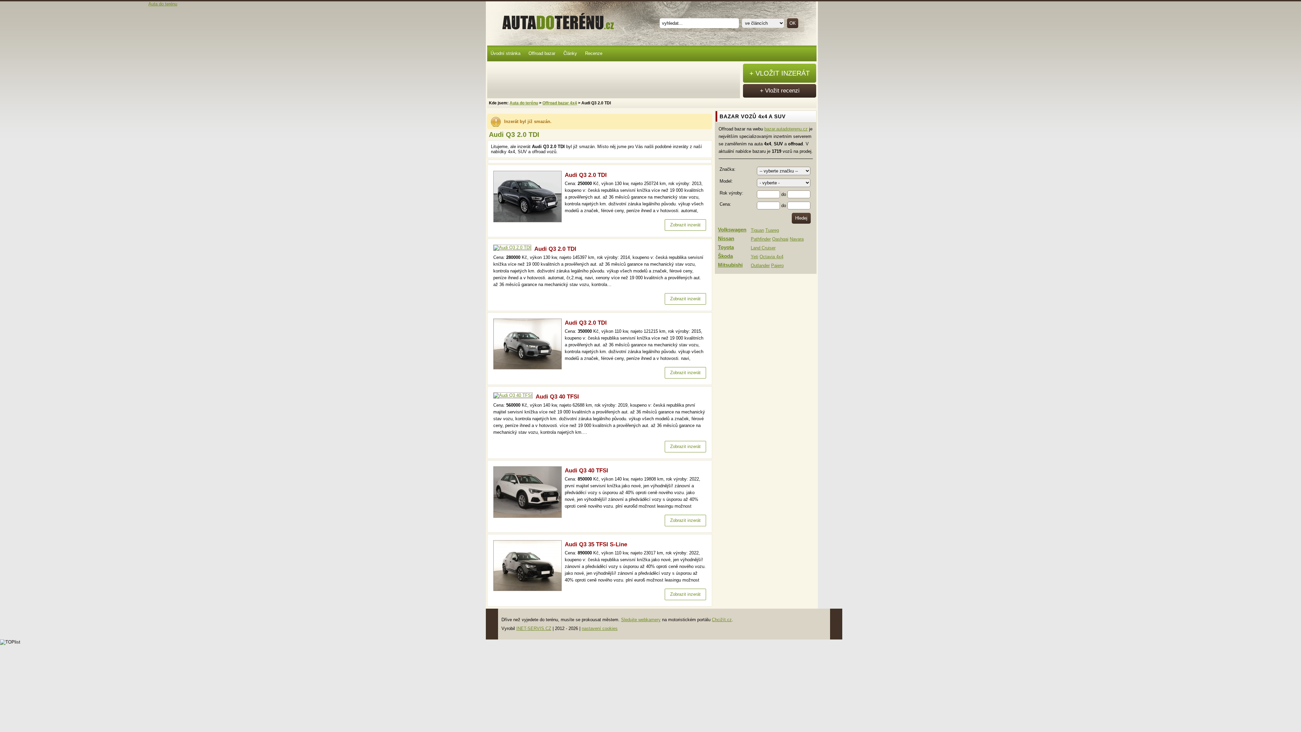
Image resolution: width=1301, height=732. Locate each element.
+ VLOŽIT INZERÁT (779, 73)
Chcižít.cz (722, 619)
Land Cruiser (763, 247)
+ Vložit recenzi (780, 90)
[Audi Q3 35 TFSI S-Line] (529, 589)
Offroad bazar (542, 53)
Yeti (754, 256)
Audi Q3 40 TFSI (557, 396)
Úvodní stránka (505, 53)
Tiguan (757, 230)
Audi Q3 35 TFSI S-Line (596, 544)
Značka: (728, 169)
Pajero (777, 265)
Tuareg (772, 230)
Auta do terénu (555, 20)
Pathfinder (761, 239)
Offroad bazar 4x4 (559, 103)
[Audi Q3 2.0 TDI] (529, 220)
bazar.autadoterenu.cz (786, 128)
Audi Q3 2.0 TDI (586, 175)
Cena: (725, 204)
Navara (797, 239)
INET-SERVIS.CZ (533, 628)
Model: (726, 181)
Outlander (760, 265)
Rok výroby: (731, 193)
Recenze (593, 53)
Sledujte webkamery (641, 619)
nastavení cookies (600, 628)
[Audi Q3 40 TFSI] (514, 395)
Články (570, 53)
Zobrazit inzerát (685, 224)
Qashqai (780, 239)
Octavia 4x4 (771, 256)
